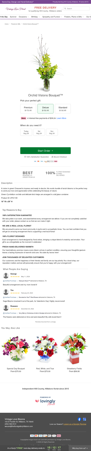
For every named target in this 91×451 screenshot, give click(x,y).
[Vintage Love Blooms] (16, 9)
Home (7, 24)
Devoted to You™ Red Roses (28, 297)
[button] (84, 441)
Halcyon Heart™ (24, 281)
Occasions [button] (23, 16)
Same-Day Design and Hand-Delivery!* (18, 1)
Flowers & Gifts (15, 24)
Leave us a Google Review (75, 424)
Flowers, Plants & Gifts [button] (73, 16)
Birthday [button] (34, 16)
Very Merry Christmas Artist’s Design (31, 313)
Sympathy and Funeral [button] (51, 16)
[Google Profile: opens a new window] (84, 419)
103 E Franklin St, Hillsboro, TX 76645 (19, 421)
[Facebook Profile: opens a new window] (79, 419)
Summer (13, 16)
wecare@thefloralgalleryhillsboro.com (19, 426)
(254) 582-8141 (10, 424)
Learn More (61, 118)
